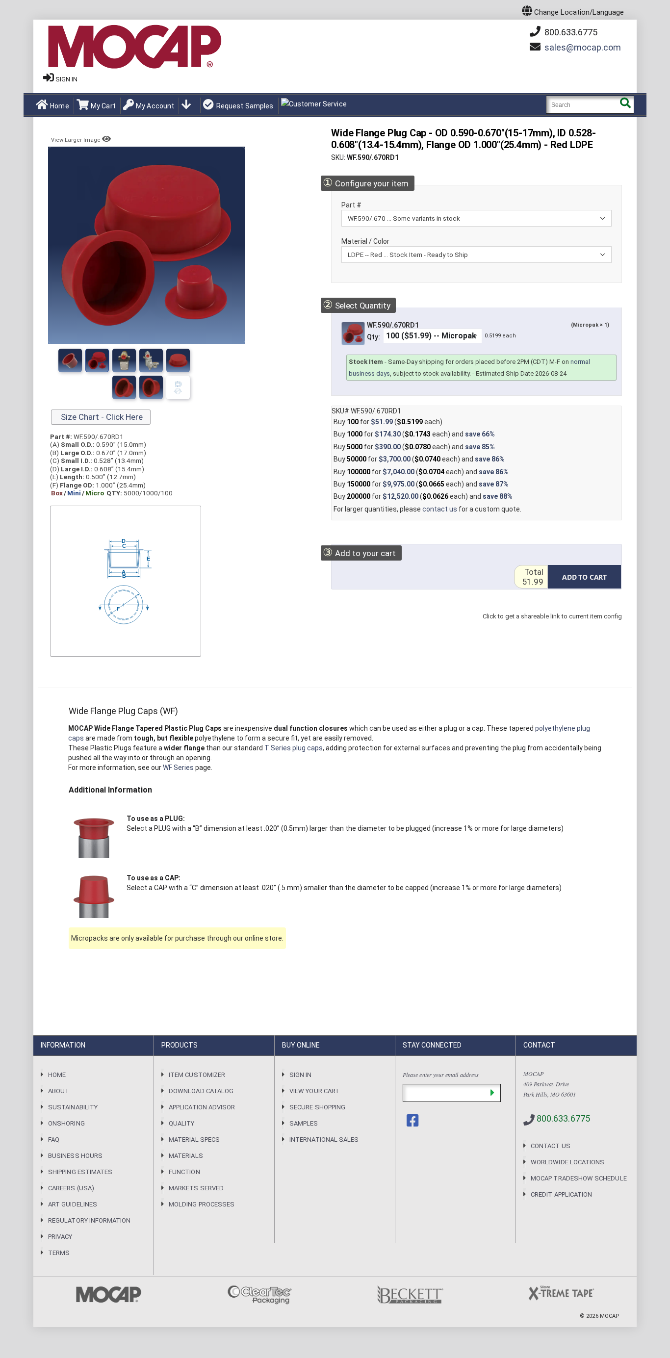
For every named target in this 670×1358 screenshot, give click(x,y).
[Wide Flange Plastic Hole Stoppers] (178, 360)
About (58, 1091)
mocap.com (582, 47)
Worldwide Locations (567, 1162)
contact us (439, 509)
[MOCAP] (134, 47)
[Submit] (492, 1093)
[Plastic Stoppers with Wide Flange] (151, 360)
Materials (186, 1155)
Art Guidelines (72, 1204)
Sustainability (73, 1107)
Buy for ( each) (388, 422)
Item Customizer (197, 1074)
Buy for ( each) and (414, 434)
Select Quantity (356, 304)
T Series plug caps (293, 748)
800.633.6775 (569, 32)
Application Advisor (202, 1107)
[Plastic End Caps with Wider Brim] (124, 360)
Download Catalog (201, 1091)
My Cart (103, 106)
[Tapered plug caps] (178, 387)
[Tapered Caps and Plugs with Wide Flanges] (124, 387)
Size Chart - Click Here (101, 417)
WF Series (178, 767)
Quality (181, 1123)
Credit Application (561, 1194)
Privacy (60, 1236)
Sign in (66, 79)
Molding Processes (201, 1204)
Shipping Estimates (80, 1172)
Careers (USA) (71, 1188)
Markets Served (196, 1188)
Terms (59, 1252)
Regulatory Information (89, 1220)
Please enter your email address (441, 1074)
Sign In (300, 1074)
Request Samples (244, 106)
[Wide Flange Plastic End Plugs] (97, 360)
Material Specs (194, 1139)
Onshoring (66, 1123)
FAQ (53, 1139)
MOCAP (609, 1316)
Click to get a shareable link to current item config (552, 626)
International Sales (324, 1139)
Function (184, 1172)
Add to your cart (359, 552)
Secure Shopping (317, 1107)
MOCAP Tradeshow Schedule (579, 1178)
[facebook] (413, 1120)
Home (59, 106)
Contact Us (550, 1146)
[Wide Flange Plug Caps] (151, 387)
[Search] (625, 104)
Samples (303, 1123)
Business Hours (75, 1155)
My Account (155, 106)
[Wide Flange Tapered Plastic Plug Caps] (70, 360)
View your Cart (314, 1091)
